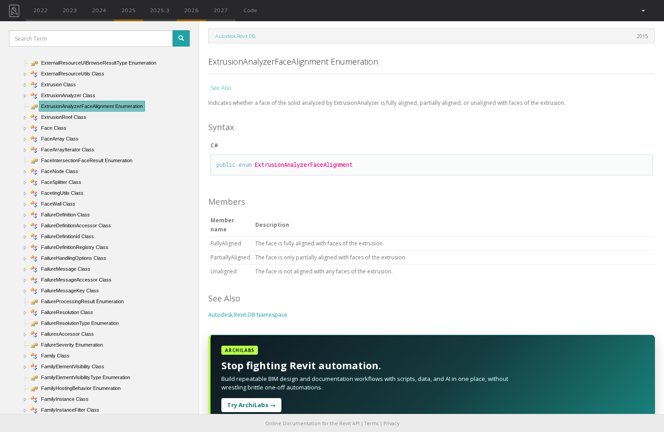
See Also (220, 88)
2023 (70, 10)
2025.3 (160, 10)
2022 (40, 10)
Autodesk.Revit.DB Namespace (247, 315)
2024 (99, 10)
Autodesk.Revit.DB (235, 36)
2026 (191, 10)
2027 (221, 10)
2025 (129, 10)
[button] (642, 10)
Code (250, 10)
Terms (372, 423)
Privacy (391, 423)
